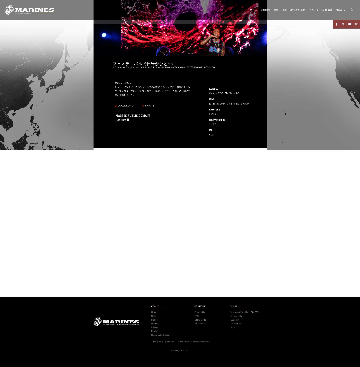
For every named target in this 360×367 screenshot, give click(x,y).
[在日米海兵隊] (29, 10)
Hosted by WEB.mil (178, 350)
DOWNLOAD (125, 106)
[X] (343, 24)
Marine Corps (117, 321)
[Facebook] (336, 24)
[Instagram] (356, 24)
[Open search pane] (352, 10)
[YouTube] (349, 24)
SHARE (149, 106)
